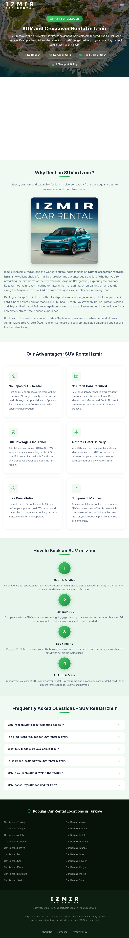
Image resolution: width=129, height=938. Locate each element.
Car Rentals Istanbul (77, 848)
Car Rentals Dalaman (77, 841)
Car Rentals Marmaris (15, 874)
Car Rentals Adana (76, 822)
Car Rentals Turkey (14, 822)
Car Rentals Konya (76, 867)
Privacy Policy (79, 931)
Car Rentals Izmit (75, 854)
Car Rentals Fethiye (14, 848)
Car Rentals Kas (12, 861)
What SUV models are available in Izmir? (64, 749)
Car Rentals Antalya (14, 835)
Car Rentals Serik (13, 880)
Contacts (62, 931)
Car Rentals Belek (75, 835)
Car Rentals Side (75, 880)
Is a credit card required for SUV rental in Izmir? (64, 737)
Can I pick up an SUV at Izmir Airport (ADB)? (64, 773)
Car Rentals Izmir (13, 854)
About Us (47, 931)
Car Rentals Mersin (76, 874)
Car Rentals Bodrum (15, 841)
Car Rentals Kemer (14, 867)
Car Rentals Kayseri (76, 861)
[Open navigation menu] (121, 6)
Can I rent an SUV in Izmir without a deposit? (64, 725)
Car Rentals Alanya (14, 828)
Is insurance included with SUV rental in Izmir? (64, 761)
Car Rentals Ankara (76, 828)
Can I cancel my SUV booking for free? (64, 785)
